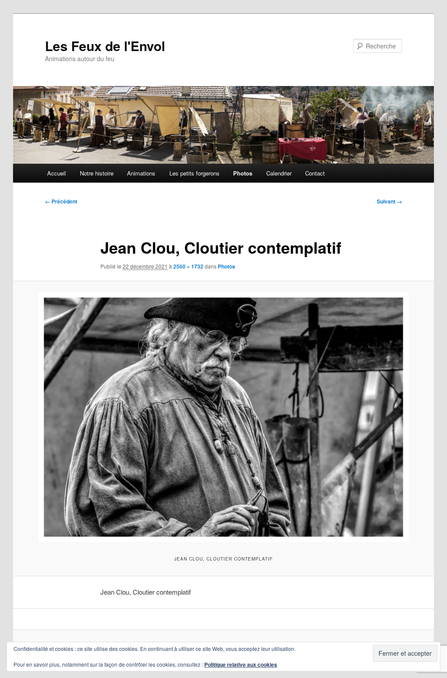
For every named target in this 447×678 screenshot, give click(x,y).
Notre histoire (96, 173)
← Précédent (61, 201)
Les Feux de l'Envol (105, 45)
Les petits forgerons (194, 173)
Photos (242, 173)
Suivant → (389, 201)
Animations (141, 173)
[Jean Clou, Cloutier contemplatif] (223, 417)
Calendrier (279, 173)
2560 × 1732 (188, 266)
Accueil (56, 173)
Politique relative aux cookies (240, 664)
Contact (315, 173)
